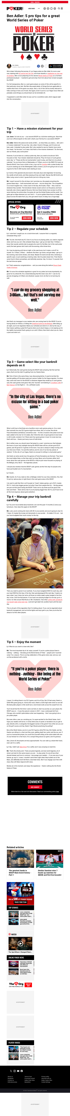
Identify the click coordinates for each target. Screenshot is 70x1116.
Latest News (31, 9)
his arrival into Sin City (26, 73)
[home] (15, 8)
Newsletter (28, 1082)
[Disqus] (35, 820)
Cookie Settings (45, 1082)
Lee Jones (15, 65)
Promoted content (30, 1078)
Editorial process (12, 1082)
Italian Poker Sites (30, 1080)
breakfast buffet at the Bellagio (42, 323)
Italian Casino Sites (46, 1080)
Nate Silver (23, 747)
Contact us (11, 1080)
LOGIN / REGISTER (35, 2)
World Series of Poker (46, 76)
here (57, 791)
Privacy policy (45, 1076)
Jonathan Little (56, 383)
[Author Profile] (9, 66)
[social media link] (44, 8)
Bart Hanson (11, 385)
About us (10, 1076)
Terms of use (28, 1076)
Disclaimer (10, 1078)
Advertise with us (46, 1078)
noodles (44, 164)
